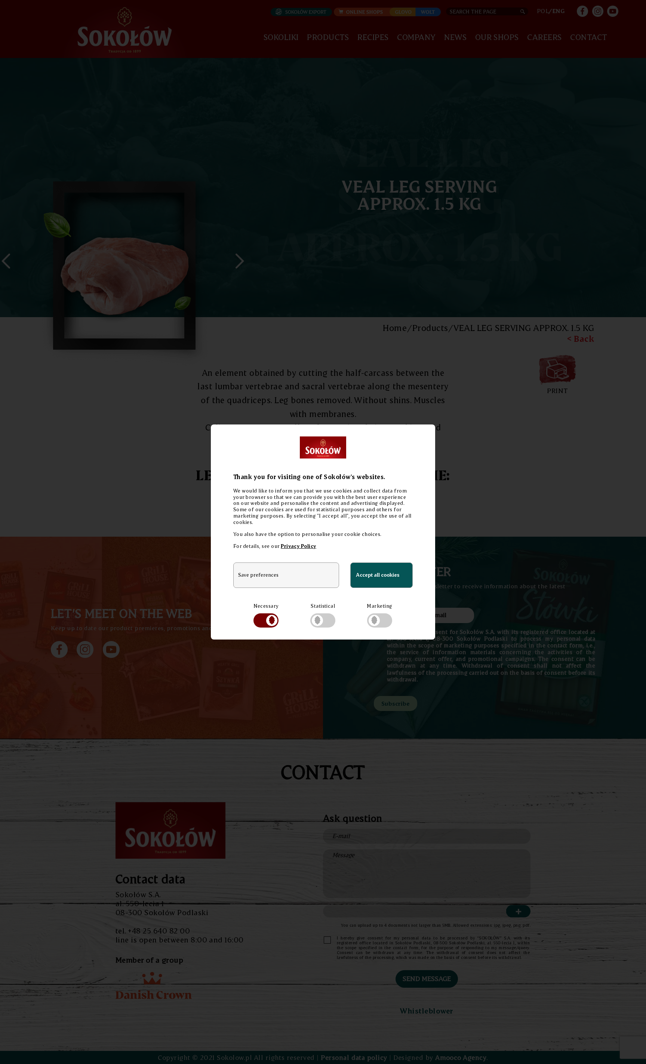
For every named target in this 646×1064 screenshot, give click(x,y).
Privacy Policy (298, 546)
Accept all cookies (377, 575)
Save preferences (258, 575)
